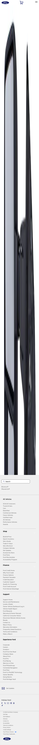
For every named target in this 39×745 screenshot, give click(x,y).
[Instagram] (11, 703)
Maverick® (6, 489)
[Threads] (14, 703)
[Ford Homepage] (7, 740)
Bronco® (5, 487)
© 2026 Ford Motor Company (10, 712)
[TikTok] (2, 705)
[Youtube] (8, 703)
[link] (5, 714)
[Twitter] (5, 703)
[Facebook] (2, 703)
